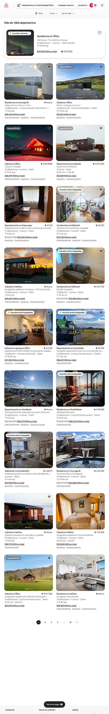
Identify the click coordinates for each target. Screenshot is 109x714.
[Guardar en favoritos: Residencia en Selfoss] (101, 558)
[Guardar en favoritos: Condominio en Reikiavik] (101, 189)
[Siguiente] (76, 622)
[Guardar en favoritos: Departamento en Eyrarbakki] (101, 312)
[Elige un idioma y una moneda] (95, 5)
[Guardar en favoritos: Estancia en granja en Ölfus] (49, 312)
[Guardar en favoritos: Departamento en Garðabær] (49, 374)
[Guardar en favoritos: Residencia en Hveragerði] (49, 67)
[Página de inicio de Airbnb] (6, 5)
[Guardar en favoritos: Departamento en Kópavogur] (49, 189)
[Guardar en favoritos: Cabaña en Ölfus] (101, 67)
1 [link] (38, 622)
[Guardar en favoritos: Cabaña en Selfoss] (49, 251)
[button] (47, 51)
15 (70, 622)
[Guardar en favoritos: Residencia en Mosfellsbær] (101, 374)
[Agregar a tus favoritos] (100, 33)
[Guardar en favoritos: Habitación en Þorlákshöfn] (49, 435)
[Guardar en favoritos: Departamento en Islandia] (101, 128)
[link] (32, 622)
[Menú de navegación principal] (102, 5)
